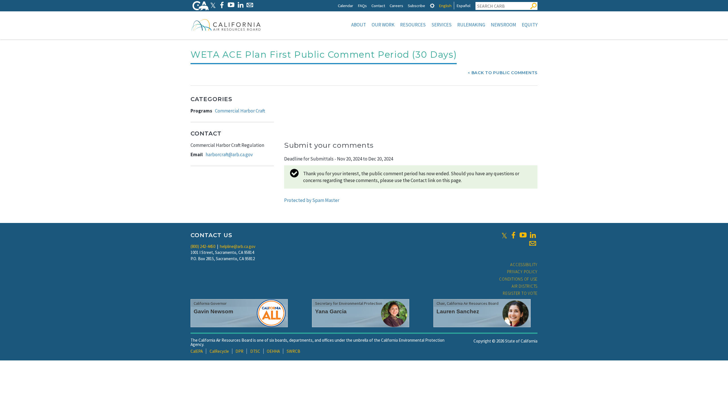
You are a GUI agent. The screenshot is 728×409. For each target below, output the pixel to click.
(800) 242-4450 (203, 246)
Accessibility (523, 264)
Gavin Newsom (213, 311)
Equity (529, 25)
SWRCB (293, 351)
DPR (239, 351)
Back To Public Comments (504, 72)
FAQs (362, 5)
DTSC (255, 351)
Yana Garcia (331, 311)
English (445, 5)
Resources (413, 25)
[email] (532, 243)
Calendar (345, 5)
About (358, 25)
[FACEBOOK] (221, 5)
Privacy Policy (522, 271)
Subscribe (416, 5)
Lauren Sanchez (458, 311)
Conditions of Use (518, 279)
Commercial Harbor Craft (240, 111)
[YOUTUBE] (231, 5)
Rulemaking (471, 25)
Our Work (383, 25)
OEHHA (273, 351)
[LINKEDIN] (240, 5)
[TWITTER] (213, 5)
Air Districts (524, 286)
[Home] (226, 25)
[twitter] (504, 235)
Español (463, 5)
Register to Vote (520, 293)
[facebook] (513, 235)
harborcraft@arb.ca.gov (229, 154)
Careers (396, 5)
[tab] (432, 5)
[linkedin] (532, 235)
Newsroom (503, 25)
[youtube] (523, 235)
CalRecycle (219, 351)
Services (441, 25)
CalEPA (197, 351)
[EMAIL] (249, 5)
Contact (378, 5)
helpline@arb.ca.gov (237, 246)
